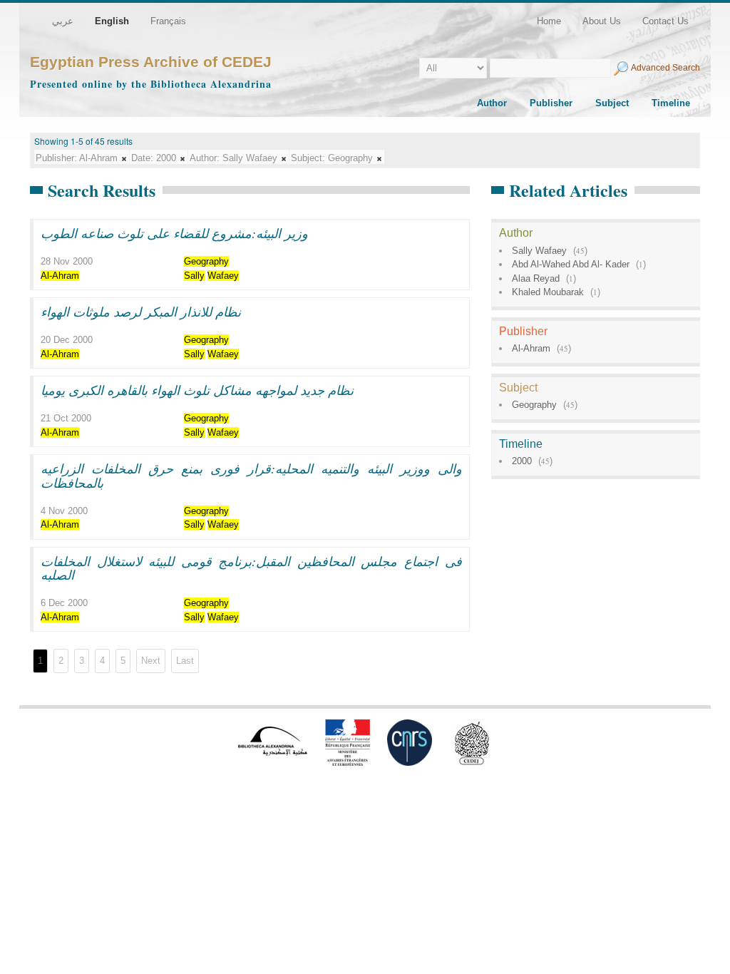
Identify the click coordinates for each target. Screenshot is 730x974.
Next (150, 660)
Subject (612, 103)
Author (492, 103)
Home (549, 21)
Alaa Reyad (536, 278)
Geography (534, 404)
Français (168, 21)
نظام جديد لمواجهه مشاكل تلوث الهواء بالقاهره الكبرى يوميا (197, 390)
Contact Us (665, 21)
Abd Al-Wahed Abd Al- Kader (570, 264)
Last (185, 660)
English (112, 21)
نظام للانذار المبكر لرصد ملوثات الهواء (141, 311)
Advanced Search (665, 68)
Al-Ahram (531, 348)
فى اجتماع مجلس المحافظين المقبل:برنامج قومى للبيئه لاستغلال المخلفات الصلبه (251, 568)
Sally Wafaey (539, 250)
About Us (601, 21)
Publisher (551, 103)
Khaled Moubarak (548, 292)
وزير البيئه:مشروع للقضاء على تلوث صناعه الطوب (174, 233)
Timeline (671, 103)
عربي (62, 21)
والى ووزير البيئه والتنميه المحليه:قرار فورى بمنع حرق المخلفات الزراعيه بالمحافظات (251, 475)
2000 (522, 461)
